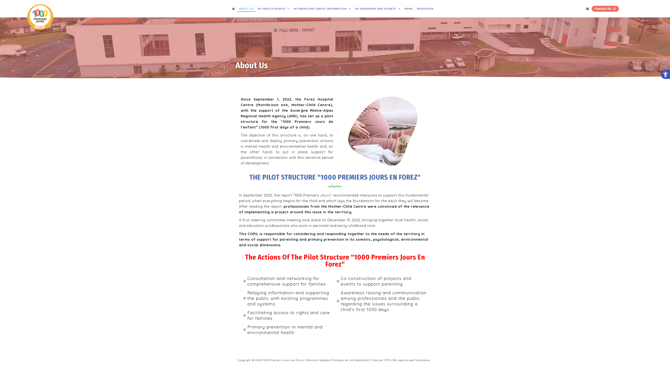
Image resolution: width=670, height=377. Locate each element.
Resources (425, 8)
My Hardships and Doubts (375, 8)
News (409, 8)
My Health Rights (271, 8)
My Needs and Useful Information (320, 8)
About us (246, 8)
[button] (665, 74)
